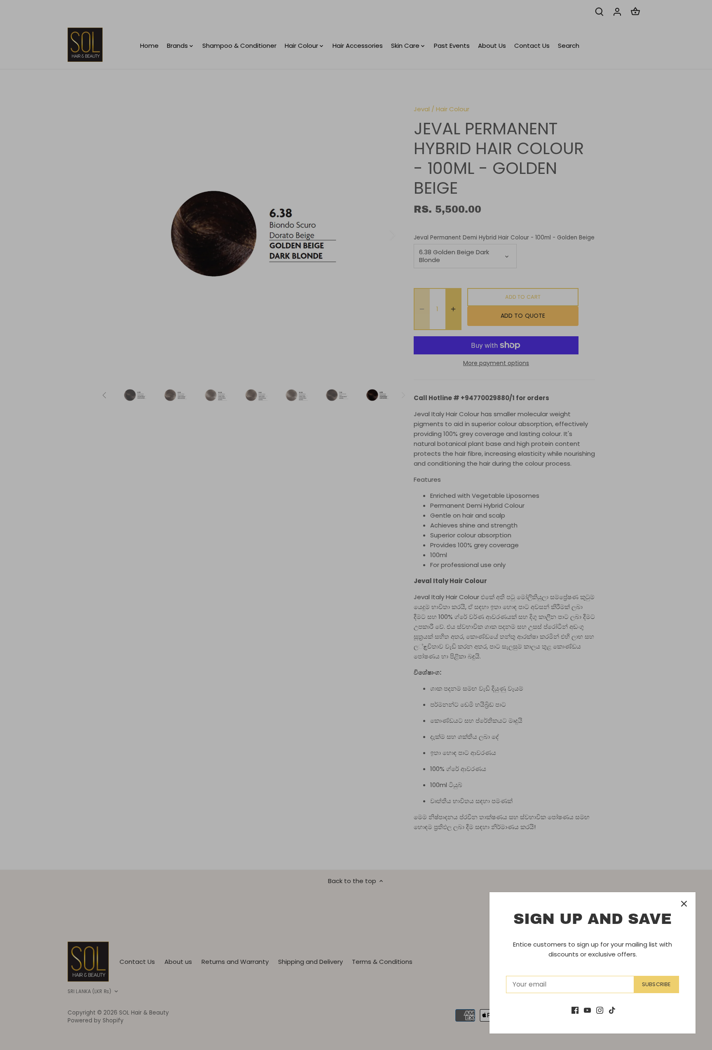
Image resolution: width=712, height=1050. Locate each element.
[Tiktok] (612, 1009)
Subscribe (656, 984)
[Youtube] (587, 1009)
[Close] (684, 904)
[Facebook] (574, 1009)
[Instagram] (599, 1009)
